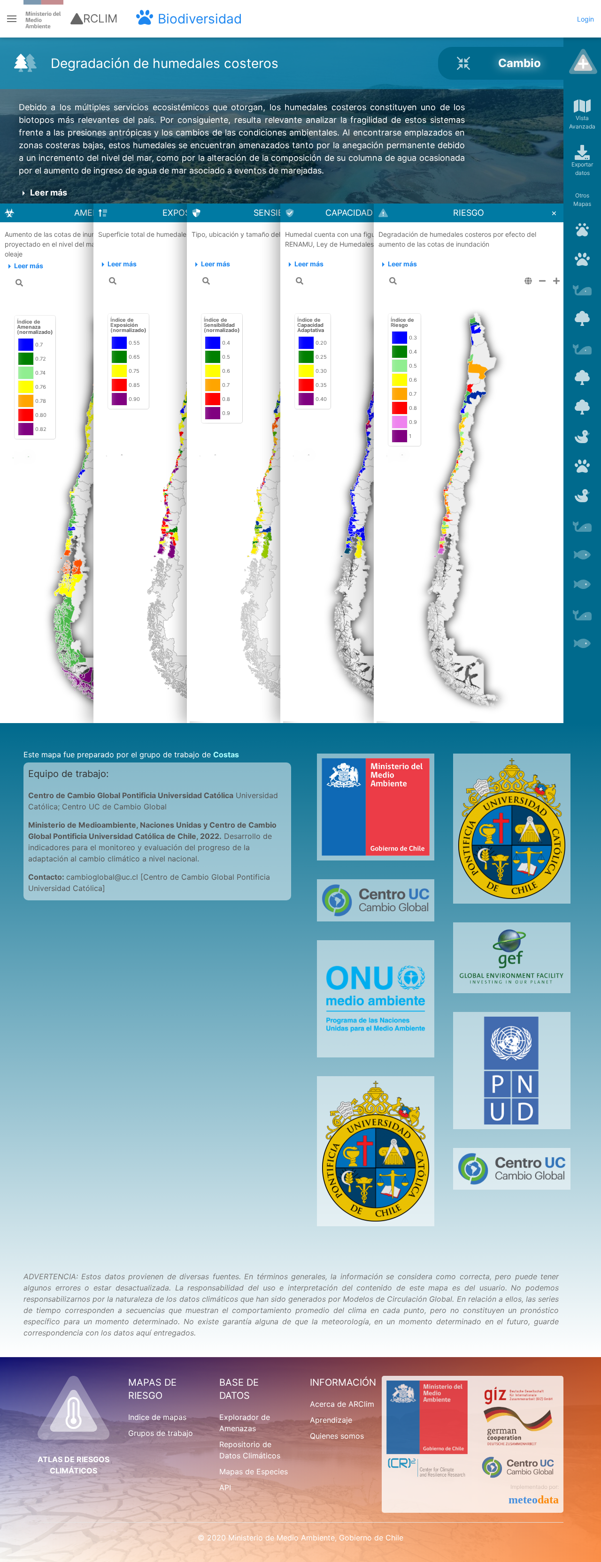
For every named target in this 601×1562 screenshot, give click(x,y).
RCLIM (100, 18)
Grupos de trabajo (160, 1433)
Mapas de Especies (253, 1471)
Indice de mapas (157, 1417)
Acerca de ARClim (342, 1404)
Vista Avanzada (582, 122)
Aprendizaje (331, 1420)
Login (585, 19)
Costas (226, 754)
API (225, 1487)
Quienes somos (337, 1436)
